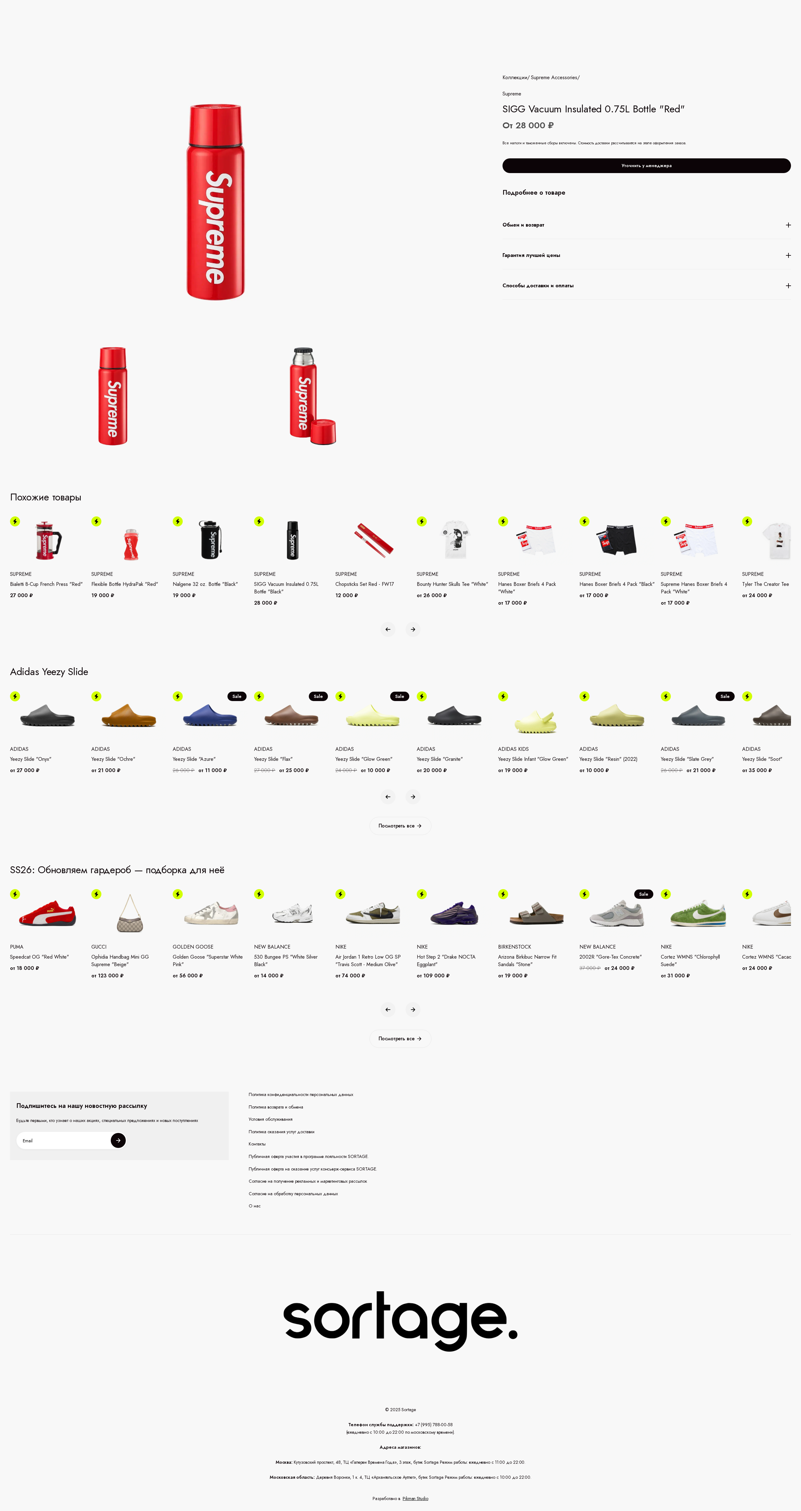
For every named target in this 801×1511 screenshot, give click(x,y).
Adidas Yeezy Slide (49, 671)
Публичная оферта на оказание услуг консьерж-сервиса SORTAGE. (313, 1169)
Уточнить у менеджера (647, 165)
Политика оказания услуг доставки (281, 1132)
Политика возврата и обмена (276, 1107)
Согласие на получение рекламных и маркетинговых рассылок (308, 1181)
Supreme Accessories (554, 77)
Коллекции (515, 77)
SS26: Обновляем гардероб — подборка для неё (117, 870)
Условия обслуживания (271, 1119)
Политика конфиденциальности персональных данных (301, 1095)
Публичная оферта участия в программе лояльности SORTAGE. (309, 1157)
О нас (255, 1206)
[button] (387, 629)
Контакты (257, 1144)
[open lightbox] (210, 397)
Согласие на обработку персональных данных (293, 1194)
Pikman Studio (415, 1498)
